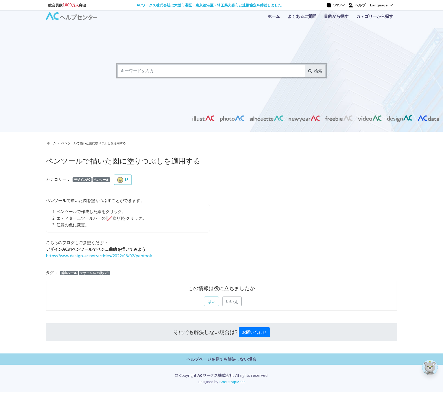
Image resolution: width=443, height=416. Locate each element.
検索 (317, 71)
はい (211, 301)
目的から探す (336, 16)
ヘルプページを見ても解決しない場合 (221, 359)
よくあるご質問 (302, 16)
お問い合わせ (254, 332)
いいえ (232, 301)
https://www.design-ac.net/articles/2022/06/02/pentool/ (99, 256)
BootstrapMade (232, 381)
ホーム (274, 16)
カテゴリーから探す (374, 16)
